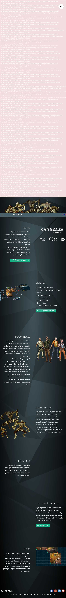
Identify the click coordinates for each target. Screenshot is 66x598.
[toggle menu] (2, 215)
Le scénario (42, 526)
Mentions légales (52, 594)
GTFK (21, 594)
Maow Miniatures (41, 594)
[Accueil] (38, 215)
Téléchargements (20, 260)
